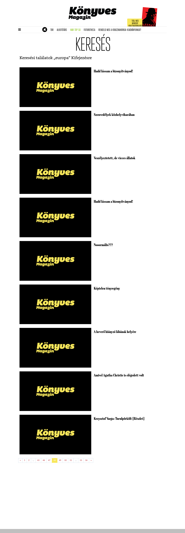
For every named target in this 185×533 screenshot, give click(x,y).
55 (81, 460)
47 (49, 460)
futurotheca (90, 30)
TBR (52, 30)
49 (60, 460)
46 (44, 460)
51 (71, 460)
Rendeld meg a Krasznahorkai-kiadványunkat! (120, 30)
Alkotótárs (63, 30)
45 (38, 460)
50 (65, 460)
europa (62, 58)
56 (86, 460)
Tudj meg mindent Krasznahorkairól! (135, 23)
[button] (19, 29)
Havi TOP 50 (76, 30)
